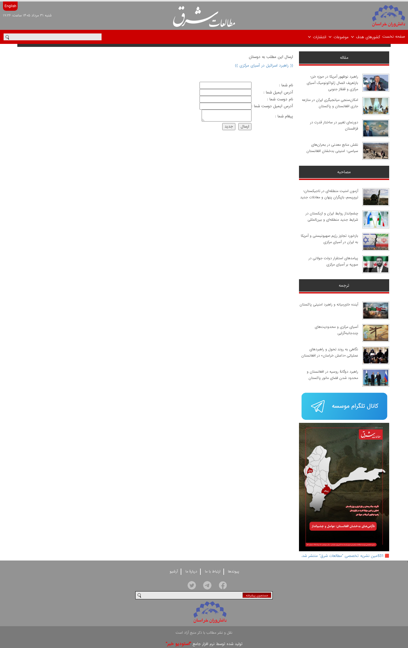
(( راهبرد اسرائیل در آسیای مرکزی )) (264, 65)
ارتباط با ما (212, 571)
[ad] (344, 407)
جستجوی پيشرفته (257, 595)
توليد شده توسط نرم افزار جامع (204, 644)
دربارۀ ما (191, 571)
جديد (229, 126)
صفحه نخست (393, 36)
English (10, 6)
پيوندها (233, 571)
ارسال (245, 126)
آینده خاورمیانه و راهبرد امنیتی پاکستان (329, 304)
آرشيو (174, 571)
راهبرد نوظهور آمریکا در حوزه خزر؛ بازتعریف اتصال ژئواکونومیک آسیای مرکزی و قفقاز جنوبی (332, 83)
